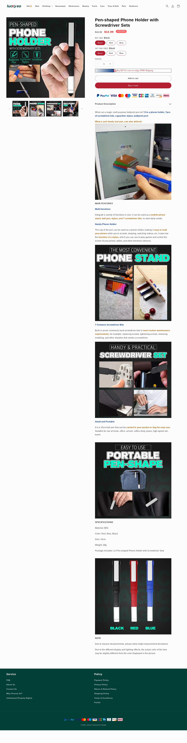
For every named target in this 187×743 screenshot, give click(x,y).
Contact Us (11, 689)
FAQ (8, 680)
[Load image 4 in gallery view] (70, 108)
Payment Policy (101, 680)
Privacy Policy (100, 685)
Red (111, 43)
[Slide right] (82, 108)
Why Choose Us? (14, 693)
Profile (97, 702)
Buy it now (133, 85)
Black (100, 43)
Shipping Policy (101, 693)
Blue (121, 43)
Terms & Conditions (103, 698)
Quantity (98, 59)
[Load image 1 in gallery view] (20, 108)
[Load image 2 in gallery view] (37, 108)
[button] (47, 6)
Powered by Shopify (99, 725)
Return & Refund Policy (105, 689)
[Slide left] (9, 108)
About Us (10, 685)
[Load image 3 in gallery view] (54, 108)
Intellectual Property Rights (19, 698)
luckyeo (89, 725)
